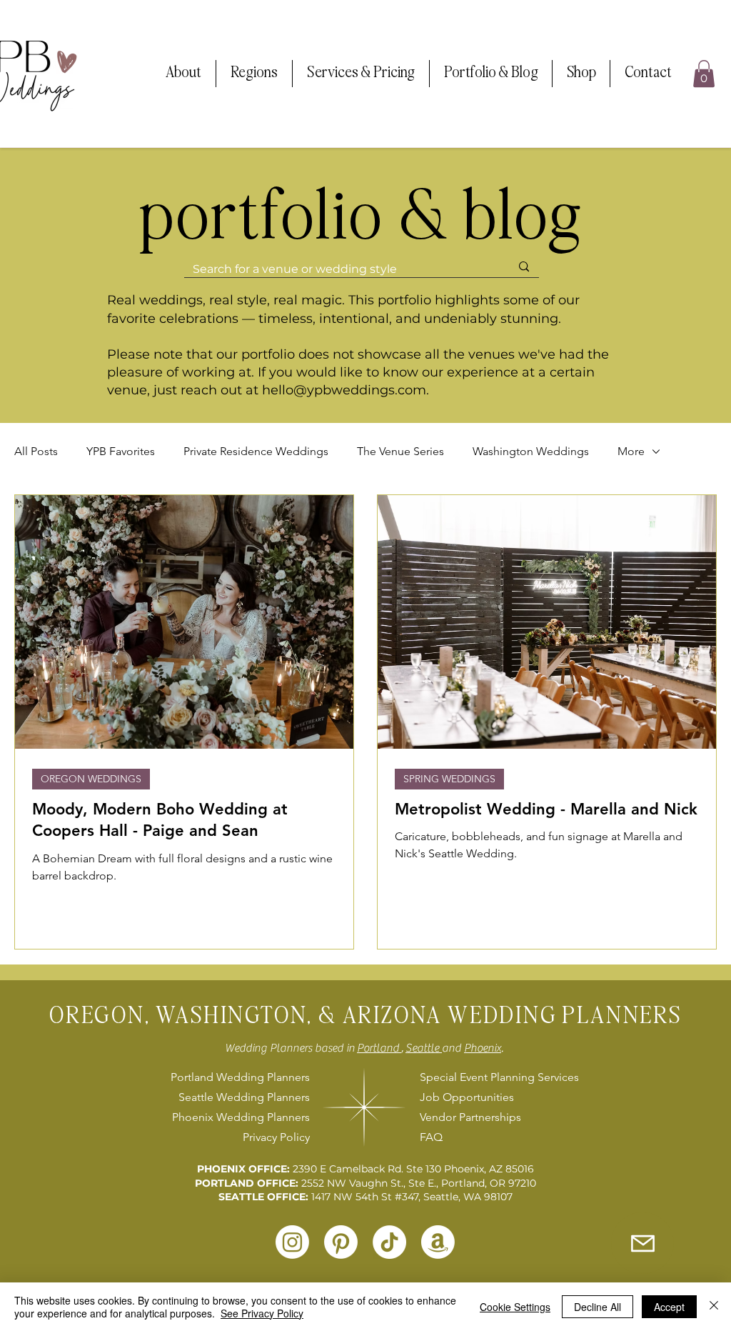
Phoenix (482, 1048)
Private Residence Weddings (255, 451)
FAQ (431, 1137)
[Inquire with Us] (642, 1243)
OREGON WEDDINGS (91, 778)
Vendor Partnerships (470, 1117)
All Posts (36, 451)
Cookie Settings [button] (515, 1307)
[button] (183, 73)
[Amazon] (438, 1242)
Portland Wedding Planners (240, 1077)
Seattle (423, 1048)
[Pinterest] (341, 1242)
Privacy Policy (276, 1137)
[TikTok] (389, 1242)
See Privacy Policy (262, 1313)
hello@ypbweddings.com (344, 390)
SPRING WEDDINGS (449, 778)
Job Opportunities (467, 1097)
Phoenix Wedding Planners (241, 1117)
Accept (669, 1307)
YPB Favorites (120, 451)
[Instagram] (292, 1242)
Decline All (597, 1307)
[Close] (713, 1307)
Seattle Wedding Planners (244, 1097)
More (631, 451)
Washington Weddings (531, 451)
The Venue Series (400, 451)
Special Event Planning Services (497, 1077)
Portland (379, 1048)
